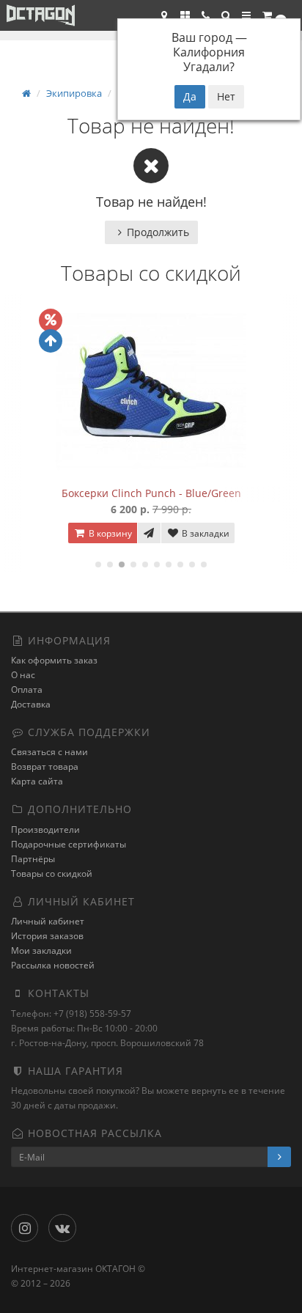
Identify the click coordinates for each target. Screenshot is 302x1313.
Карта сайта (37, 781)
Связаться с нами (49, 752)
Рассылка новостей (53, 965)
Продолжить (158, 232)
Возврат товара (44, 766)
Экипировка (74, 93)
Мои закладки (41, 950)
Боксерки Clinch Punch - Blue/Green (151, 493)
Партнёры (33, 859)
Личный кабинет (47, 921)
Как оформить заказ (54, 660)
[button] (226, 15)
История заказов (47, 936)
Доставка (31, 704)
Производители (45, 829)
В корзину (109, 533)
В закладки (204, 533)
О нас (23, 675)
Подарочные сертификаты (68, 844)
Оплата (27, 689)
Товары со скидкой (51, 873)
